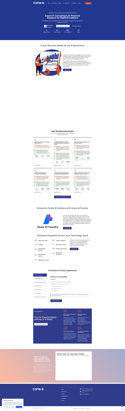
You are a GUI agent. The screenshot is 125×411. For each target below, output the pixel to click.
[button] (60, 3)
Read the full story (37, 165)
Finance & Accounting (38, 275)
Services (59, 3)
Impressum (75, 408)
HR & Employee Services (38, 278)
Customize (6, 406)
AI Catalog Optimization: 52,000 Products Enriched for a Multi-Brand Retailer (61, 143)
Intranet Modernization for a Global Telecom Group (41, 142)
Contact (79, 3)
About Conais (54, 3)
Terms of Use (88, 408)
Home (49, 3)
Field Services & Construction (40, 296)
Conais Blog (74, 3)
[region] (12, 404)
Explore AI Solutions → (56, 300)
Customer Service (37, 289)
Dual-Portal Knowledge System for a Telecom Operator (82, 142)
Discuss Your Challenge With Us (62, 196)
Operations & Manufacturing (40, 282)
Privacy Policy (81, 408)
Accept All (19, 406)
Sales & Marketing (37, 286)
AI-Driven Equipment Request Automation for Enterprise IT (40, 173)
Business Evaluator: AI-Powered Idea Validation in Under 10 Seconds (82, 173)
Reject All (12, 406)
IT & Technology (37, 293)
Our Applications (66, 3)
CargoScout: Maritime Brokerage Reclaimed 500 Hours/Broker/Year (61, 173)
